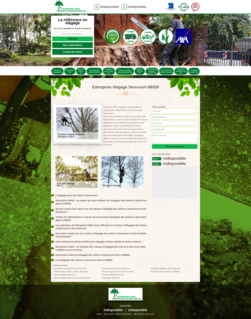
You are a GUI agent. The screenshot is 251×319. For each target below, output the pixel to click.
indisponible (109, 6)
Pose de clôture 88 (81, 71)
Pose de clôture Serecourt (113, 275)
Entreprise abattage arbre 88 (181, 71)
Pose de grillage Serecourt (65, 275)
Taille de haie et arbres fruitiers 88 (152, 71)
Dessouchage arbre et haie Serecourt (117, 272)
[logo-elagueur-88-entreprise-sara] (70, 7)
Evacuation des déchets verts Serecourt (70, 268)
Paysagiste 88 (70, 71)
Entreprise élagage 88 (57, 71)
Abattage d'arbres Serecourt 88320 (165, 272)
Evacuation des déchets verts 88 (166, 71)
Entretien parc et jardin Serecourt (116, 268)
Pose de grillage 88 (140, 71)
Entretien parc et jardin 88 (109, 71)
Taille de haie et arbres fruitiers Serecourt (71, 272)
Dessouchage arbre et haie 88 (94, 71)
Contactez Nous (72, 51)
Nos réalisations (72, 45)
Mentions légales (144, 314)
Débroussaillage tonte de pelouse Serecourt (72, 278)
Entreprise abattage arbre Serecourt (166, 268)
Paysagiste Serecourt (111, 278)
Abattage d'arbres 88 (194, 71)
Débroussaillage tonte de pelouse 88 (125, 71)
